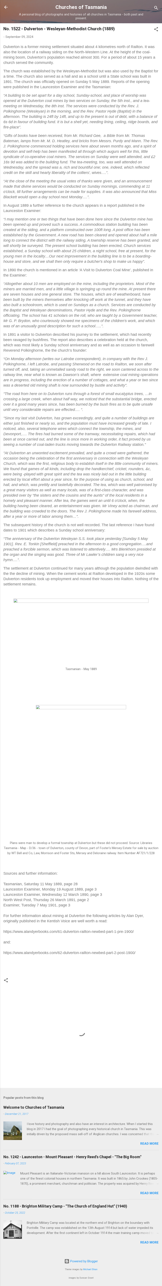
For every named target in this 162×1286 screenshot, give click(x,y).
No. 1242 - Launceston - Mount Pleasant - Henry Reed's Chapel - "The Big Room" (72, 1157)
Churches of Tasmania (81, 7)
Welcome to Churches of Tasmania (33, 1107)
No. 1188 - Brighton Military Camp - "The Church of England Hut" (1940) (65, 1206)
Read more (149, 1144)
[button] (156, 30)
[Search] (156, 8)
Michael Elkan (90, 1269)
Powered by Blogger (83, 1261)
